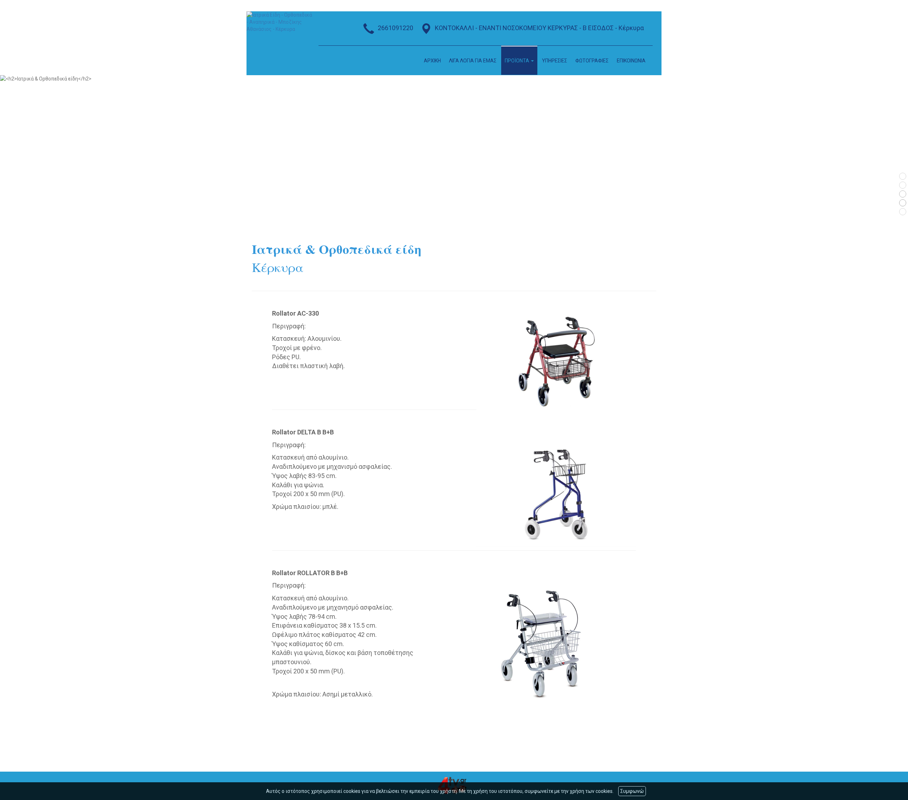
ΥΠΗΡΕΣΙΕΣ (554, 60)
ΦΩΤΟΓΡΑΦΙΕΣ (592, 60)
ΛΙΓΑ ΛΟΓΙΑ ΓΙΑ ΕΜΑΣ (473, 60)
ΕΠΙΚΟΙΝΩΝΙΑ (631, 60)
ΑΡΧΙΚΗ (432, 60)
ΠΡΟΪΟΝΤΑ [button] (517, 60)
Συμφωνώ (632, 791)
